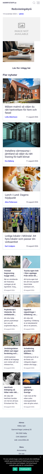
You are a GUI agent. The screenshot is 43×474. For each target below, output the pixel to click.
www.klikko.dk (23, 440)
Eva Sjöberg (9, 161)
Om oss (21, 454)
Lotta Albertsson (11, 117)
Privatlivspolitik (25, 469)
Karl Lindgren (10, 246)
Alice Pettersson (11, 202)
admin (21, 14)
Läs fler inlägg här (21, 68)
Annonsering (21, 450)
